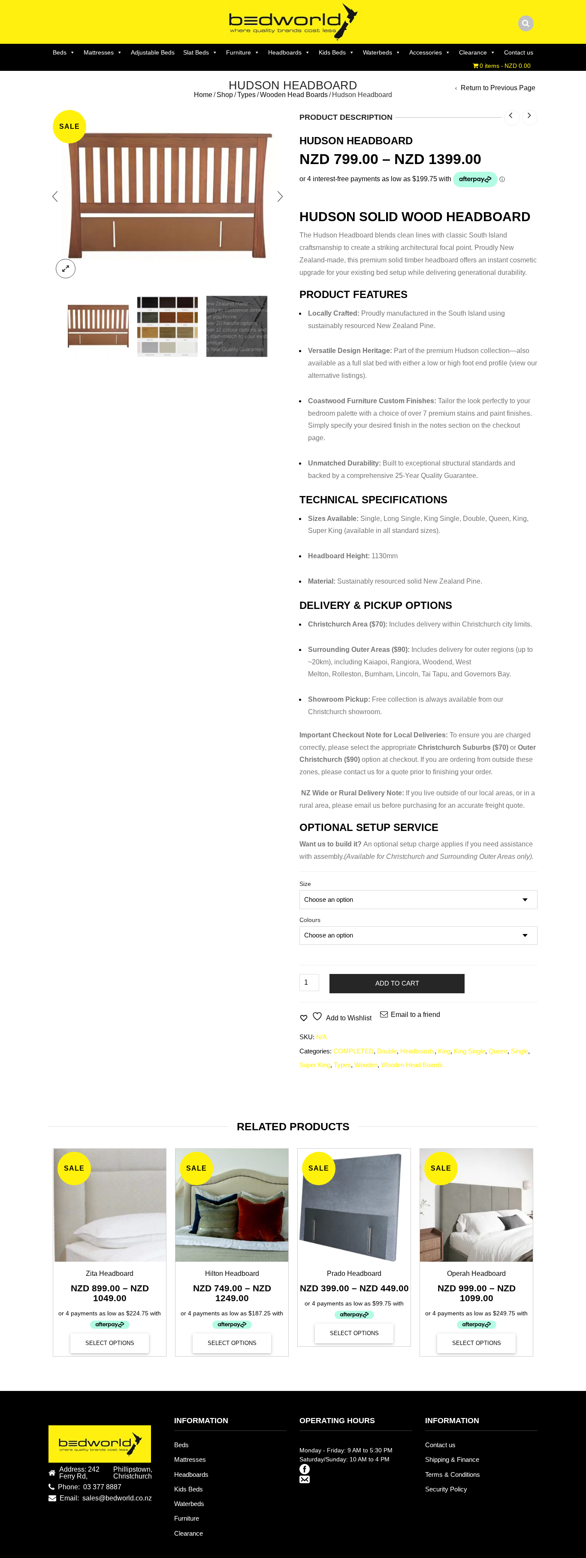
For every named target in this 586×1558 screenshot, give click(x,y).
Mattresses (99, 52)
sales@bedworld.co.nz (117, 1498)
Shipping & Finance (452, 1459)
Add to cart (397, 983)
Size (305, 884)
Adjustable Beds (153, 52)
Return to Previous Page (498, 88)
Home (203, 94)
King (444, 1051)
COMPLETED (353, 1051)
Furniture (238, 52)
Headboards (285, 52)
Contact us (518, 52)
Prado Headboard (354, 1273)
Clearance (473, 52)
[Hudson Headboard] (98, 326)
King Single (469, 1051)
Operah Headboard (476, 1273)
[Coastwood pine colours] (168, 326)
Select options (109, 1343)
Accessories (425, 52)
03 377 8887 (102, 1487)
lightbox (66, 269)
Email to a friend (415, 1014)
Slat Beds (196, 52)
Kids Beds (332, 52)
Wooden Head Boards (294, 94)
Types (246, 94)
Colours (309, 920)
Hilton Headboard (232, 1273)
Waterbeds (377, 52)
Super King (314, 1065)
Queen (498, 1051)
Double (387, 1051)
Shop (225, 94)
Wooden (366, 1065)
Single (519, 1051)
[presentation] (54, 196)
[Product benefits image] (237, 326)
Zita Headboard (109, 1273)
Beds (59, 52)
